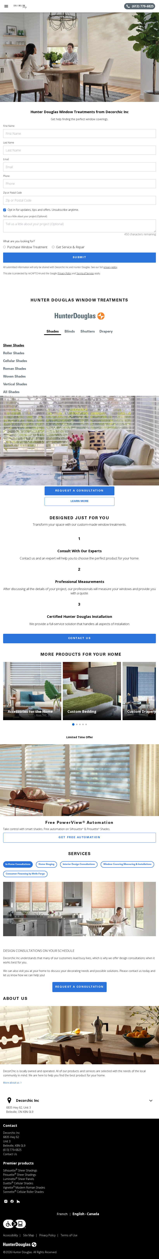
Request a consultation (79, 987)
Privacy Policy (64, 273)
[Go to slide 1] (73, 724)
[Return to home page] (24, 6)
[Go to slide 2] (77, 724)
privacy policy (110, 267)
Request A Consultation (79, 491)
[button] (6, 6)
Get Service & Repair (70, 247)
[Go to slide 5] (86, 724)
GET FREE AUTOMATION (79, 837)
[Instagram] (6, 1201)
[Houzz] (18, 1201)
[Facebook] (12, 1201)
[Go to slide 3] (80, 724)
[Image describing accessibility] (14, 1224)
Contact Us (79, 638)
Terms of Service (85, 273)
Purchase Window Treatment (27, 247)
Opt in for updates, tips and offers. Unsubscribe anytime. (43, 210)
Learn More (80, 501)
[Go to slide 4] (83, 724)
